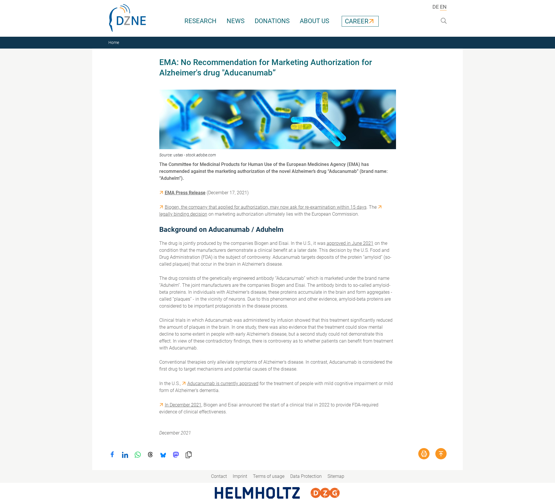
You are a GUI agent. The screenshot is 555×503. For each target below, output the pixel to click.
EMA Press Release (185, 192)
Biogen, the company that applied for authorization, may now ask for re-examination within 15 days (266, 207)
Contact (219, 476)
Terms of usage (268, 476)
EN (443, 7)
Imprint (240, 476)
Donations (272, 21)
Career (357, 21)
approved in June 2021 (350, 243)
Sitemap (336, 476)
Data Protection (306, 476)
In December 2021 (183, 405)
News (236, 21)
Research (200, 21)
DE (435, 7)
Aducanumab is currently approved (222, 383)
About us (314, 21)
